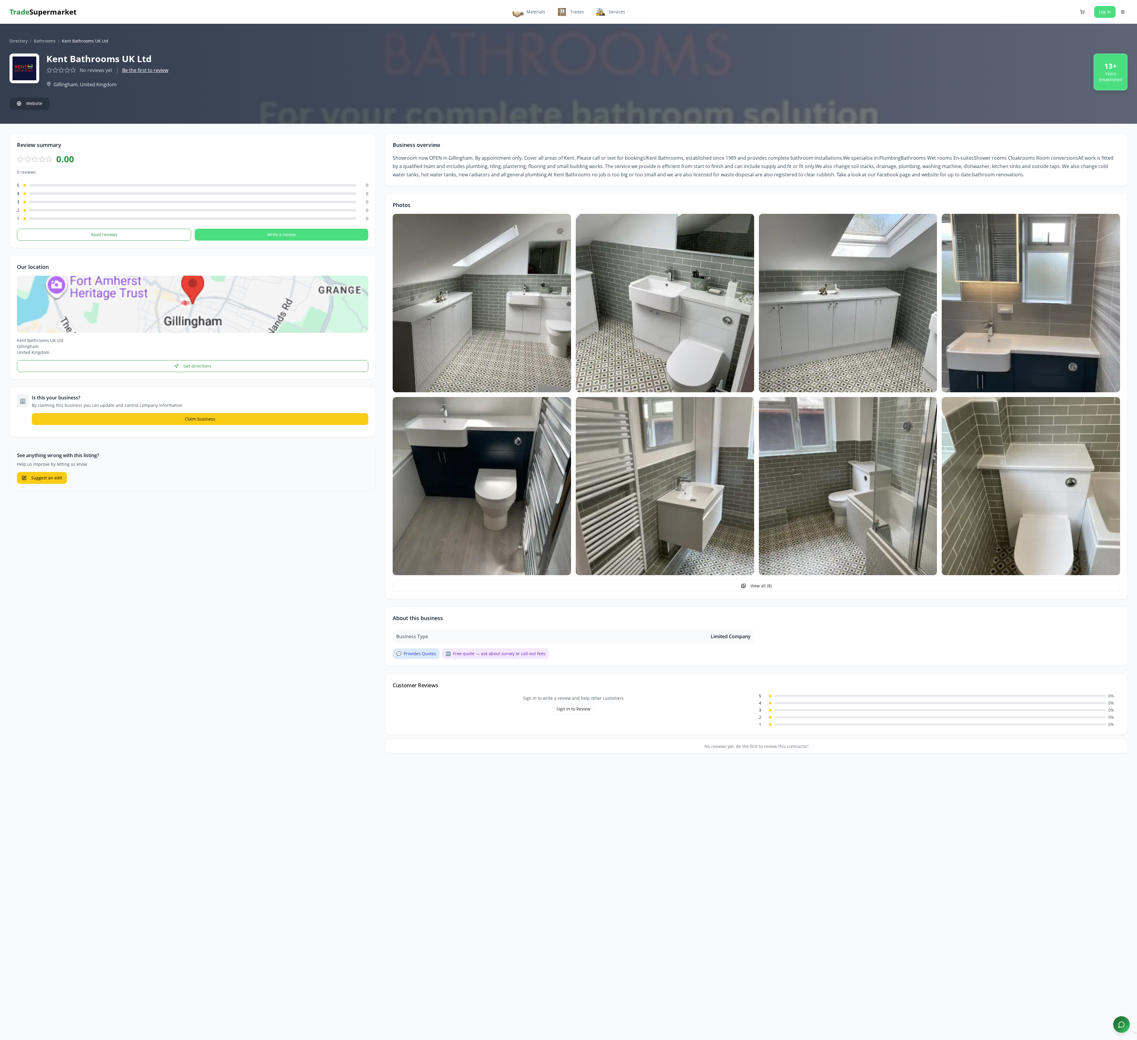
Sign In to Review (573, 709)
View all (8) (761, 586)
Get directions (197, 366)
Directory (19, 41)
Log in (1105, 12)
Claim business (200, 419)
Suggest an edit (46, 478)
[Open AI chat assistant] (1121, 1024)
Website (34, 103)
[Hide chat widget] (1134, 1027)
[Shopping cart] (1082, 12)
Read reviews (104, 234)
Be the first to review (145, 70)
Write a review (281, 234)
